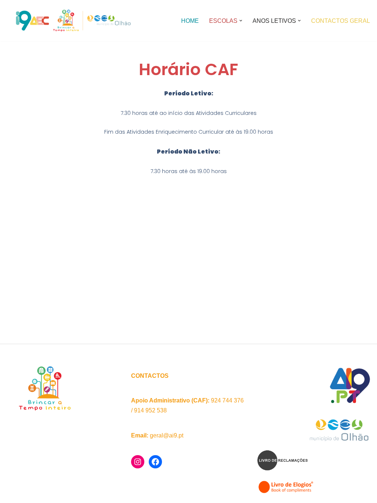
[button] (240, 20)
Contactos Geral (340, 21)
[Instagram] (137, 461)
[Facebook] (155, 461)
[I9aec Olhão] (72, 21)
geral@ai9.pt (166, 435)
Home (190, 21)
